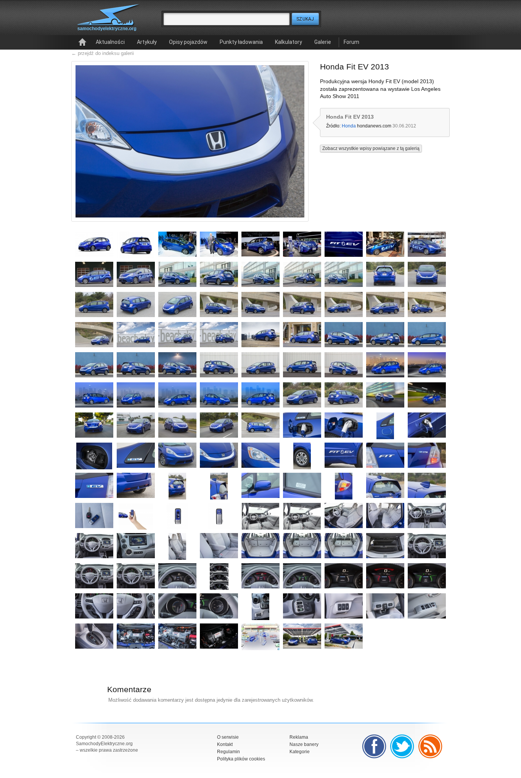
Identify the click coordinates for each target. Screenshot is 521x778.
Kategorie (299, 751)
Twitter (402, 746)
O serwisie (228, 737)
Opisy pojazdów (188, 42)
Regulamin (228, 751)
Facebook (374, 746)
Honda (349, 126)
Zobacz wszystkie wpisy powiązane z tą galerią (371, 148)
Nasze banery (303, 744)
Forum (351, 42)
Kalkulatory (288, 42)
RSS (430, 746)
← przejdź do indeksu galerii (102, 53)
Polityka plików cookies (241, 759)
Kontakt (225, 744)
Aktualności (110, 42)
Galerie (322, 42)
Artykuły (147, 42)
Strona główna (82, 42)
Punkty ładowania (241, 42)
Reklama (298, 737)
